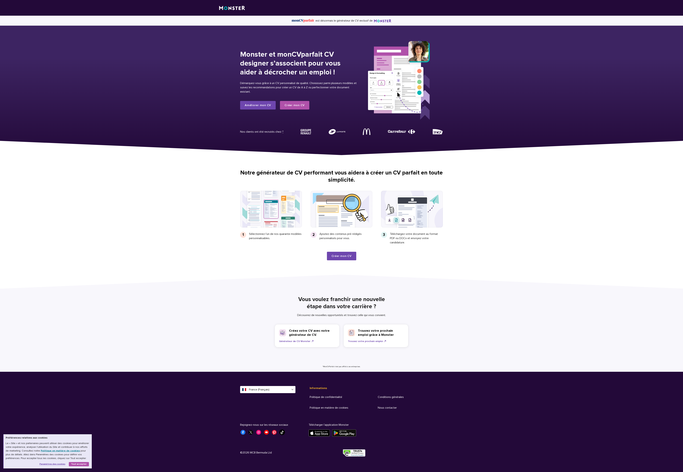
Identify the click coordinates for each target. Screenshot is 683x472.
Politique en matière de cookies (60, 450)
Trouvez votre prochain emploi (365, 341)
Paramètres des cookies (52, 464)
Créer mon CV (295, 105)
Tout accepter (79, 464)
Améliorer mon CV (258, 105)
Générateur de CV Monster (294, 341)
